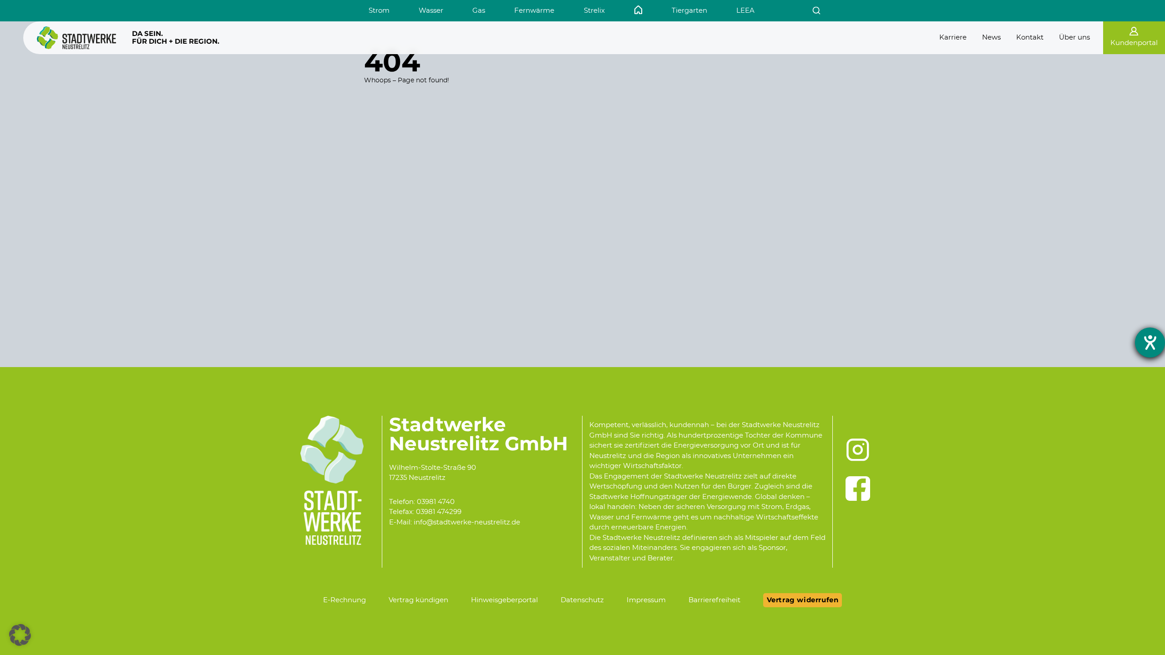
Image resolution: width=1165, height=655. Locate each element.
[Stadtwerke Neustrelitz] (76, 37)
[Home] (638, 10)
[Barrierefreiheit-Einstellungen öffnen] (1150, 343)
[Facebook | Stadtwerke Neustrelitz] (858, 488)
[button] (20, 635)
